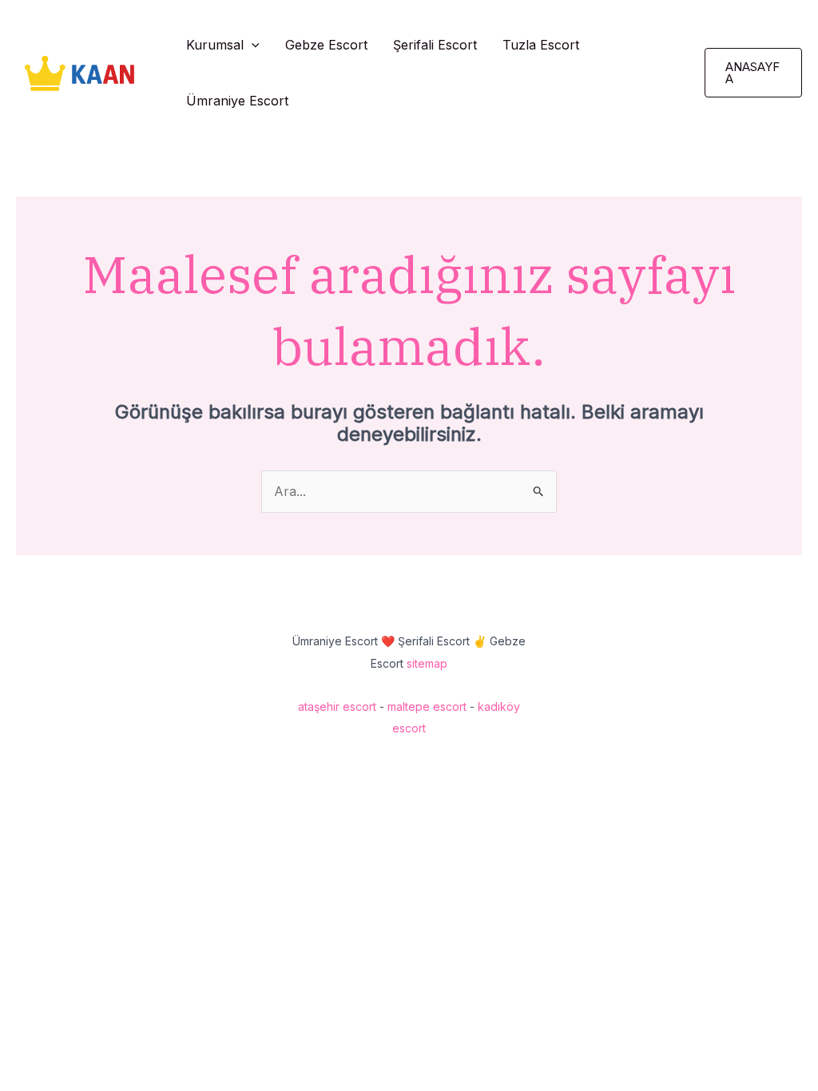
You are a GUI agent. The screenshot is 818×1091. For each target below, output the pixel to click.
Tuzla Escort (540, 45)
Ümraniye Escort (237, 101)
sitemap (427, 663)
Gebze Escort (326, 45)
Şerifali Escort (435, 45)
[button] (252, 45)
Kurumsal (215, 45)
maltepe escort (427, 706)
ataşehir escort (337, 706)
